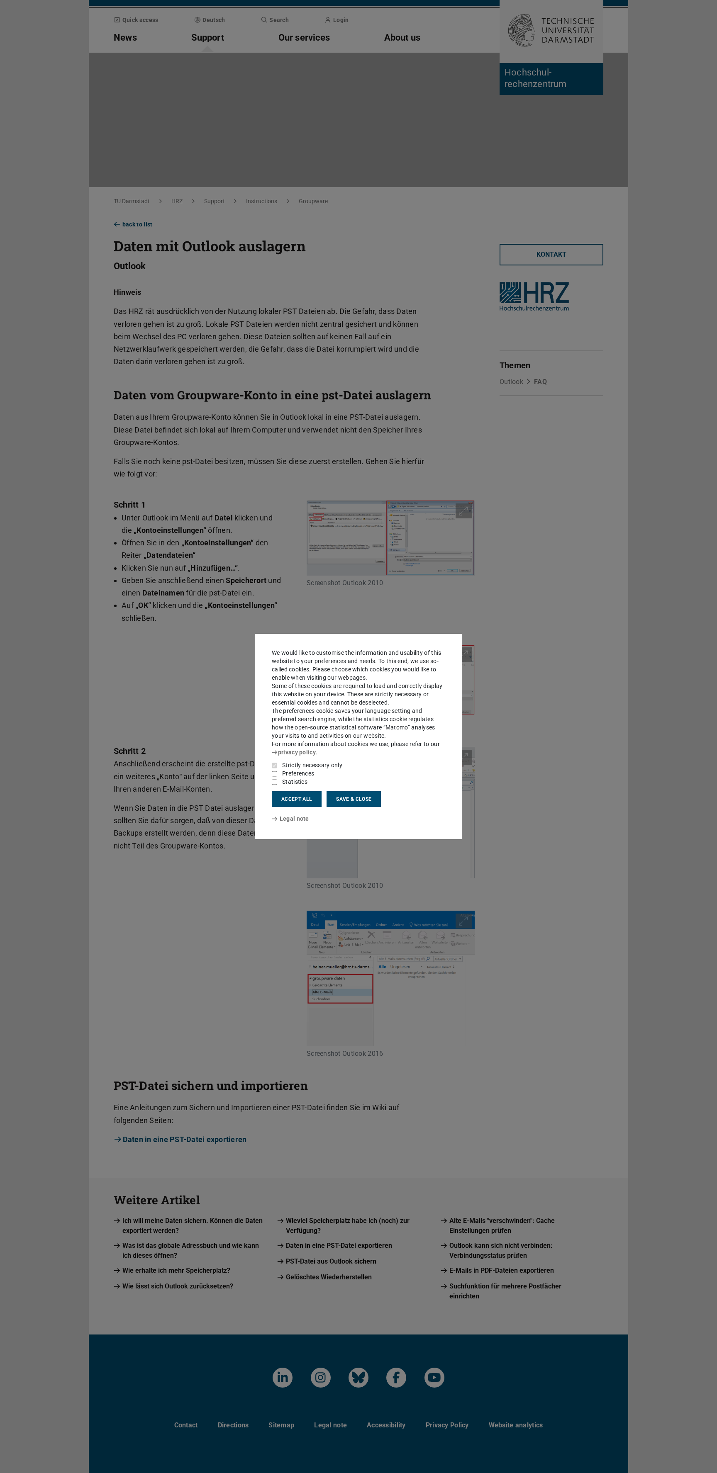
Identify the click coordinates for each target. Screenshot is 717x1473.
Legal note (294, 818)
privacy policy (297, 752)
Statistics (294, 781)
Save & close (353, 799)
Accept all (296, 799)
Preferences (298, 773)
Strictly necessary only (312, 765)
